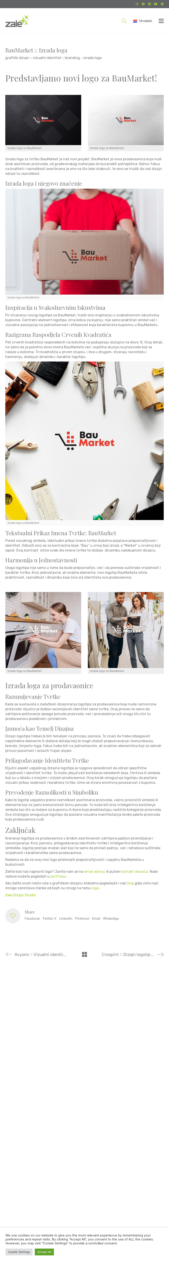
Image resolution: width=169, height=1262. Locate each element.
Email (96, 918)
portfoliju (58, 876)
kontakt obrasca (134, 871)
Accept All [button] (44, 1252)
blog (130, 883)
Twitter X (49, 918)
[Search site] (124, 21)
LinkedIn (65, 918)
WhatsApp (111, 918)
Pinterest (82, 918)
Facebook (32, 918)
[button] (161, 21)
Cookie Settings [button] (19, 1252)
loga (95, 888)
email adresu (94, 871)
